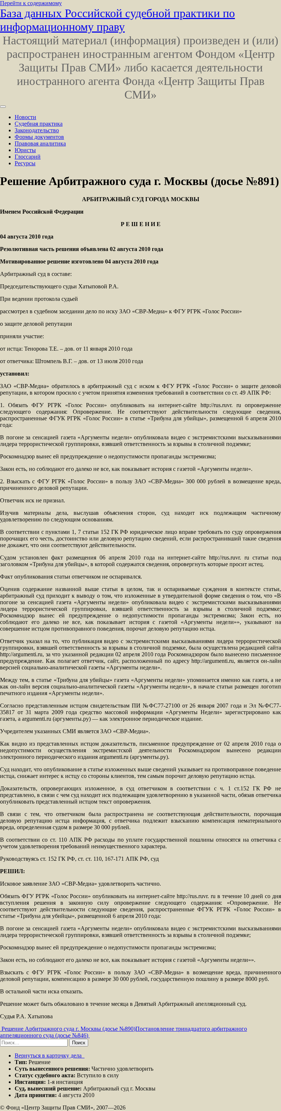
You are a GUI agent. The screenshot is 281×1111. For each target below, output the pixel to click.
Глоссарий (28, 157)
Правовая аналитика (40, 143)
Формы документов (39, 137)
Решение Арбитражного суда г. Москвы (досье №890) (67, 1029)
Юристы (25, 150)
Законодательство (37, 130)
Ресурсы (25, 163)
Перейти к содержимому (31, 3)
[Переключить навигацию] (3, 107)
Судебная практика (39, 124)
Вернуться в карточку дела (49, 1055)
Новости (25, 117)
